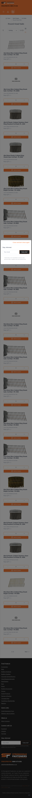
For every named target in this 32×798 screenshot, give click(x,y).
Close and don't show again (21, 242)
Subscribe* (24, 252)
